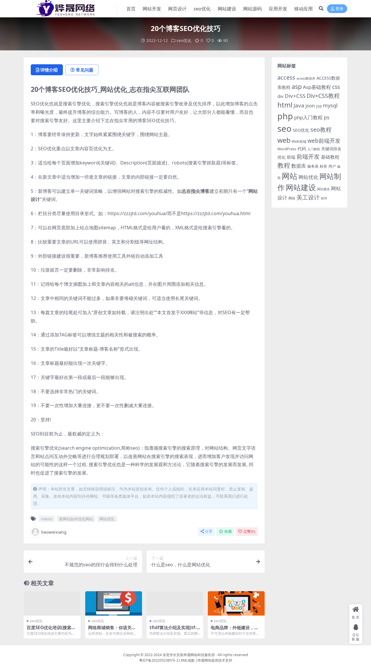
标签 (323, 166)
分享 (208, 531)
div (280, 96)
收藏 (228, 531)
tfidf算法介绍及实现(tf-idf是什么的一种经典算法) (174, 630)
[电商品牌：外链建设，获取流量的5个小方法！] (236, 603)
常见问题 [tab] (84, 70)
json (310, 105)
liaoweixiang (53, 532)
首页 (131, 9)
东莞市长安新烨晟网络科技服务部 (189, 654)
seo (284, 128)
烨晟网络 (204, 660)
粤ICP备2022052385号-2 (159, 660)
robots (46, 518)
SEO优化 (301, 130)
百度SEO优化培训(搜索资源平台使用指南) (51, 630)
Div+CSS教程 (323, 96)
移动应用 (303, 9)
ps (326, 117)
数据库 (298, 165)
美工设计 (308, 197)
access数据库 (306, 78)
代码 (301, 148)
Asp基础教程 (317, 87)
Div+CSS (295, 96)
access (286, 77)
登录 (339, 9)
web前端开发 (324, 140)
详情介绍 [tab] (49, 70)
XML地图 (187, 660)
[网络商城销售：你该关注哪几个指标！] (113, 603)
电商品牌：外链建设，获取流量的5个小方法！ (235, 630)
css (336, 87)
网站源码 (252, 9)
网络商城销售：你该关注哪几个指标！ (112, 630)
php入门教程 (308, 117)
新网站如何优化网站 (76, 518)
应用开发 (278, 9)
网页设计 (177, 9)
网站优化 (106, 518)
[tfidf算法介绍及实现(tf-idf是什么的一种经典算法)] (175, 603)
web (283, 140)
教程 (283, 165)
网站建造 (323, 189)
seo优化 (202, 9)
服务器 (313, 166)
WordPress (286, 148)
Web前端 (299, 141)
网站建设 (227, 9)
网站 (289, 176)
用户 (332, 166)
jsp (319, 106)
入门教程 (313, 149)
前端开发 (308, 156)
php (285, 116)
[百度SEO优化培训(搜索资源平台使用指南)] (52, 603)
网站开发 (152, 9)
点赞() (249, 531)
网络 (291, 198)
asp (297, 86)
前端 (291, 157)
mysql (330, 105)
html (284, 104)
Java (299, 105)
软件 (324, 198)
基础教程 (330, 157)
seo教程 (321, 129)
